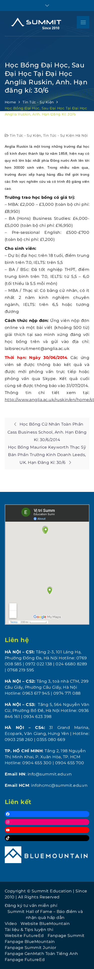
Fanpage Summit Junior (30, 947)
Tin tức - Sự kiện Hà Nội (65, 135)
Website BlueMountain (45, 923)
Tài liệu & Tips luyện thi (29, 929)
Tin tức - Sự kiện (25, 135)
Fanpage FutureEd (25, 959)
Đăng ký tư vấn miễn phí (31, 905)
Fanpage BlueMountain (30, 941)
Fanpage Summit (66, 935)
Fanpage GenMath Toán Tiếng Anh (41, 953)
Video (11, 923)
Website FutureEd (24, 935)
